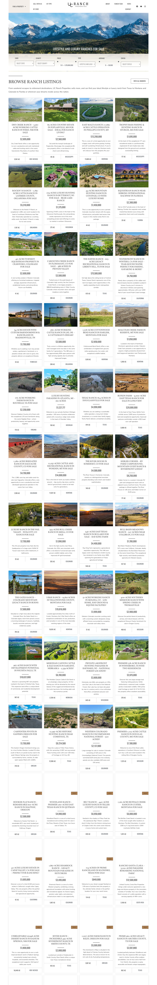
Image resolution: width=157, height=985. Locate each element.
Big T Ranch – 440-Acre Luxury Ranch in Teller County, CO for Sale (96, 805)
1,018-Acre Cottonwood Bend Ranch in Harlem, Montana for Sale (96, 333)
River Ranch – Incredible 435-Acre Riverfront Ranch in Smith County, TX (61, 940)
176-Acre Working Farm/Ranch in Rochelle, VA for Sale (25, 401)
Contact (128, 9)
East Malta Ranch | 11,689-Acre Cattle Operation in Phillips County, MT (96, 127)
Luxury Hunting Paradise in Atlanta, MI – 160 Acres (60, 398)
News (129, 4)
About (108, 4)
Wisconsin (69, 227)
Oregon (33, 765)
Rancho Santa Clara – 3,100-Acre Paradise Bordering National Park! (132, 869)
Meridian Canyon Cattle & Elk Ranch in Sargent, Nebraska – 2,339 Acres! (60, 666)
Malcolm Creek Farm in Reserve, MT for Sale (132, 331)
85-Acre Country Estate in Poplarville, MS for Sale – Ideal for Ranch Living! (60, 128)
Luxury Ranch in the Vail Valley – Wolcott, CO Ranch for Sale (25, 532)
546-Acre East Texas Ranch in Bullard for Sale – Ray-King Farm (96, 534)
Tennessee (33, 362)
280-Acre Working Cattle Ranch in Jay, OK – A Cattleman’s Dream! (61, 333)
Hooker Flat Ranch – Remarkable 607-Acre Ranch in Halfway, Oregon (25, 806)
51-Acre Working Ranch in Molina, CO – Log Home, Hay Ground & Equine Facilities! (96, 601)
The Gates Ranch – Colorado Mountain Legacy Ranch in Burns (25, 600)
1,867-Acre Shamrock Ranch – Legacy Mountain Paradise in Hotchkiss (60, 869)
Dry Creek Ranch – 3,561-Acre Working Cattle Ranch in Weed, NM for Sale (25, 128)
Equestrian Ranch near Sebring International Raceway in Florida (132, 193)
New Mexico (33, 159)
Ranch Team (118, 4)
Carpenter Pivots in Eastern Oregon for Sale (25, 734)
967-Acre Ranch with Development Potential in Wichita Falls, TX (25, 668)
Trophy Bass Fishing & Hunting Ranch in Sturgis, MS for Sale (131, 127)
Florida (140, 220)
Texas (105, 293)
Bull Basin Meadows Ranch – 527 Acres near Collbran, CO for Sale (132, 532)
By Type (49, 4)
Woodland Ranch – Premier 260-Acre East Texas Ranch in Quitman (61, 805)
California (140, 298)
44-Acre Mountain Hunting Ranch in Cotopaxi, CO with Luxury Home (96, 194)
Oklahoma (33, 227)
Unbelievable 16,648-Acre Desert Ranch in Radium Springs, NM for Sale (25, 939)
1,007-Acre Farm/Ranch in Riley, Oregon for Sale (96, 937)
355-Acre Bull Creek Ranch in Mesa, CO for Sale (60, 532)
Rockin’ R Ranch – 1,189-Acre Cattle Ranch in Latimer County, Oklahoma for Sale (25, 194)
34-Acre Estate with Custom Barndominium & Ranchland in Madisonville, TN (25, 334)
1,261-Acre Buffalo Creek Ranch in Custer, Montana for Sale (132, 805)
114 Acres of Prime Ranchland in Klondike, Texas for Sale (96, 870)
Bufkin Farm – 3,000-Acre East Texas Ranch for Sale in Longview (132, 398)
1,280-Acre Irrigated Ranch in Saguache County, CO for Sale (25, 464)
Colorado (104, 225)
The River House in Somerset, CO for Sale (96, 462)
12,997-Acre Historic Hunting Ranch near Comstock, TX (61, 734)
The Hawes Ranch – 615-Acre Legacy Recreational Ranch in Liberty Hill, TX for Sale (96, 263)
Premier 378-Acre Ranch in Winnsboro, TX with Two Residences (132, 666)
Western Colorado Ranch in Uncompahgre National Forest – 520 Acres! (96, 735)
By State (36, 9)
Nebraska (69, 697)
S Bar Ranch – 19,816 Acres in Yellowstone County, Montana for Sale (60, 600)
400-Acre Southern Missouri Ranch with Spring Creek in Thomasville (132, 601)
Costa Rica (140, 902)
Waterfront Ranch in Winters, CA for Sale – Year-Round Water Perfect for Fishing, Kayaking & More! (131, 264)
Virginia (33, 429)
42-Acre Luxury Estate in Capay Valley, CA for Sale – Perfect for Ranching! (25, 870)
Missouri (140, 629)
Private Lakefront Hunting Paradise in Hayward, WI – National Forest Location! (96, 667)
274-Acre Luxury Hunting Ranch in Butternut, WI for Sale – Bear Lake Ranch (60, 196)
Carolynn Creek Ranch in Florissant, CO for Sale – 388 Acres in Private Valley (60, 265)
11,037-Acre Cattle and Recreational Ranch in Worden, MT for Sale (60, 466)
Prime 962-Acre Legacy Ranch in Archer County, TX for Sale (131, 939)
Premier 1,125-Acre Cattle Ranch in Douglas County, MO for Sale (131, 734)
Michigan (69, 425)
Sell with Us (37, 4)
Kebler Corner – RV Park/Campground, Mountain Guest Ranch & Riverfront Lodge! (131, 465)
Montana (105, 159)
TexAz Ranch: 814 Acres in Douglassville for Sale (96, 399)
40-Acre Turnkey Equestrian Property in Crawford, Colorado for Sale (25, 263)
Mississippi (69, 156)
